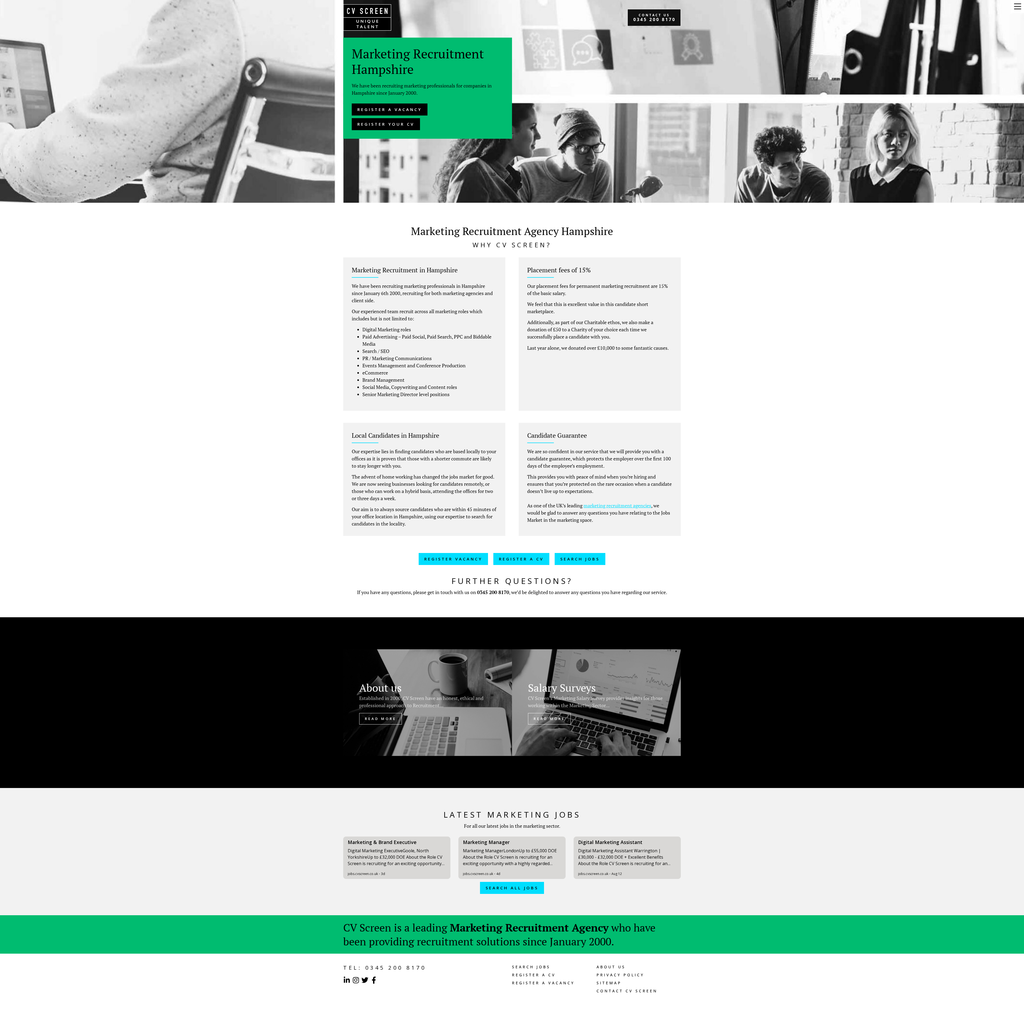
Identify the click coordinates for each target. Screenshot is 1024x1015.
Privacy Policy (620, 974)
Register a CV (534, 974)
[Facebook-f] (373, 980)
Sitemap (609, 982)
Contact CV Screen (627, 990)
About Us (611, 966)
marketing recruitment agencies (617, 505)
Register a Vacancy (543, 982)
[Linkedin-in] (346, 980)
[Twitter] (364, 980)
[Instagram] (355, 980)
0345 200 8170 (493, 592)
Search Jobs (531, 966)
